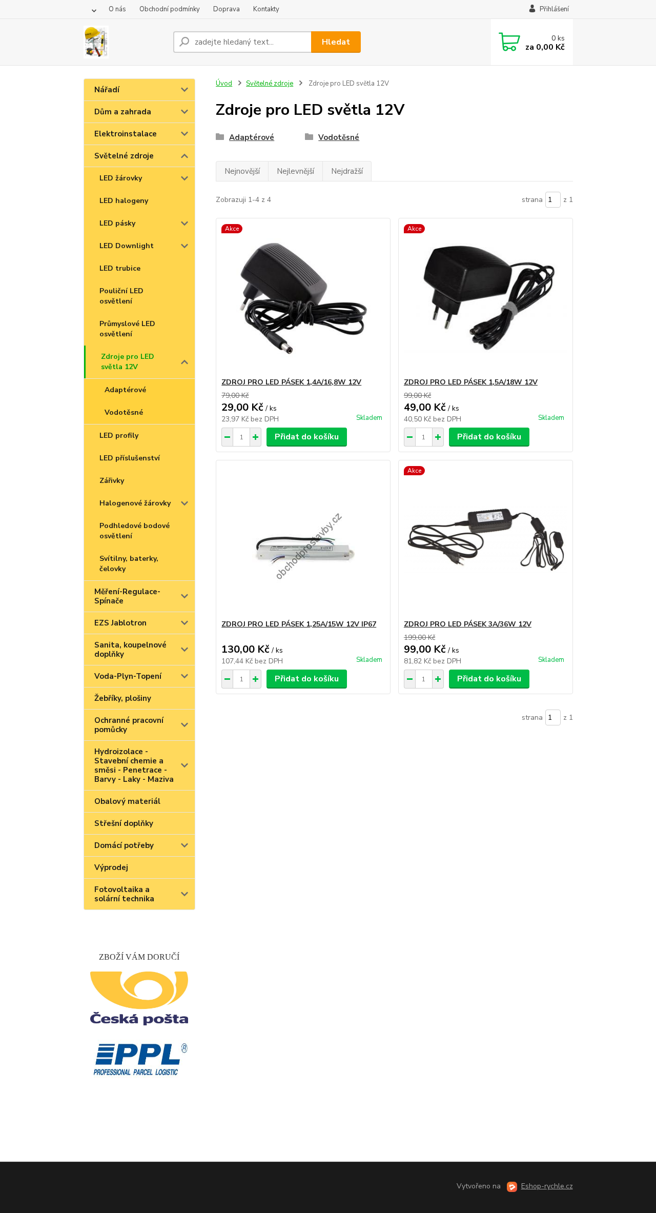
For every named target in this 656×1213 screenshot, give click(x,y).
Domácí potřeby (124, 845)
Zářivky (111, 481)
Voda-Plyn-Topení (127, 676)
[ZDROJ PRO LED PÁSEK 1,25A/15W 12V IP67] (303, 540)
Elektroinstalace (125, 134)
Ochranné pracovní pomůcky (128, 725)
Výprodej (111, 867)
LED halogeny (123, 201)
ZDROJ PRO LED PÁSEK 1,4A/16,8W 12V (291, 382)
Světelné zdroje (124, 156)
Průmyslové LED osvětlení (127, 329)
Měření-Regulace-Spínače (127, 596)
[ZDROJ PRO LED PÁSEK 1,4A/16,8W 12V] (303, 298)
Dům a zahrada (122, 112)
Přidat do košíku (307, 436)
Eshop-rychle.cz (547, 1186)
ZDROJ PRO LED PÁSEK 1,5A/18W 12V (471, 382)
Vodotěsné (124, 412)
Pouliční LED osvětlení (121, 296)
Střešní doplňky (123, 823)
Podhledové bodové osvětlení (134, 531)
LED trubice (119, 268)
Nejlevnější (295, 171)
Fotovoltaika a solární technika (124, 894)
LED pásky (117, 223)
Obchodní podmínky (169, 9)
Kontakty (266, 9)
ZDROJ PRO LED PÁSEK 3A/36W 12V (467, 624)
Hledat (336, 42)
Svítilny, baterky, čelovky (128, 564)
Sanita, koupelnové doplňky (130, 649)
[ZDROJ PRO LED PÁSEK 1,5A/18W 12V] (485, 298)
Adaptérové (125, 390)
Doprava (226, 9)
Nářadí (106, 90)
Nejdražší (347, 171)
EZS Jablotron (120, 623)
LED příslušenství (129, 458)
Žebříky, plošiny (122, 698)
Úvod (224, 83)
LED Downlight (126, 246)
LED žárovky (120, 178)
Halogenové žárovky (135, 503)
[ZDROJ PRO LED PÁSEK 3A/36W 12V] (485, 540)
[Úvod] (124, 42)
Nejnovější (242, 171)
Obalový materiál (127, 801)
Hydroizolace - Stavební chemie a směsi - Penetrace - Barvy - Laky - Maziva (134, 765)
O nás (117, 9)
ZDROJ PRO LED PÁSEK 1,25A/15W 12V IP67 (298, 624)
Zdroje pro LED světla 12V (127, 362)
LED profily (118, 435)
